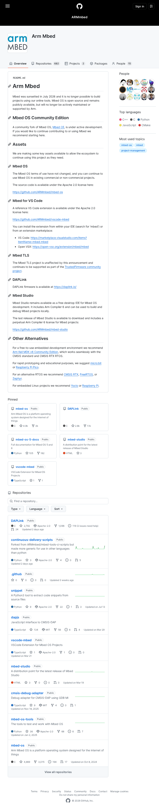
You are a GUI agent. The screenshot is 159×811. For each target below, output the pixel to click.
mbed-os (17, 745)
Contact (103, 791)
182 (42, 453)
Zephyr (17, 378)
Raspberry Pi (90, 385)
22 (61, 606)
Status (67, 791)
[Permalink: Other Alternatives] (10, 338)
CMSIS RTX (71, 374)
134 (35, 629)
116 (74, 525)
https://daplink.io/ (65, 286)
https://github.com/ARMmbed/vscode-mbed (41, 219)
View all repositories (58, 772)
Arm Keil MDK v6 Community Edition (35, 351)
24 (16, 529)
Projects (76, 63)
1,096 (61, 525)
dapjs (15, 617)
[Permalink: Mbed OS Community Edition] (10, 117)
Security (56, 791)
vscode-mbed (21, 640)
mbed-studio (20, 666)
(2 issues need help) (87, 525)
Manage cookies (119, 791)
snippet (16, 590)
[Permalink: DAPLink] (10, 279)
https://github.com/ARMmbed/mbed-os (38, 192)
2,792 (26, 525)
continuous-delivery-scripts (32, 540)
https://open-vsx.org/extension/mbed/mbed (61, 246)
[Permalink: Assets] (10, 144)
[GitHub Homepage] (68, 800)
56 (59, 629)
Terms (34, 791)
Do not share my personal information (79, 794)
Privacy (45, 791)
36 (31, 731)
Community (80, 791)
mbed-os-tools (22, 719)
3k (36, 425)
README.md (19, 78)
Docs (92, 791)
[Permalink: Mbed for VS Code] (10, 200)
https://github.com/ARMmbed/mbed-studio (40, 329)
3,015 (41, 761)
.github (16, 574)
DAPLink (17, 521)
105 (31, 453)
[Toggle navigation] (7, 6)
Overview (20, 63)
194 (54, 761)
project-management (133, 150)
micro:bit (95, 363)
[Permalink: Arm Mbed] (10, 86)
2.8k (77, 425)
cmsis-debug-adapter (27, 693)
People (124, 63)
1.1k (88, 425)
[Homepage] (79, 6)
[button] (16, 509)
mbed (139, 145)
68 (62, 731)
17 (65, 761)
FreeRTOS (86, 374)
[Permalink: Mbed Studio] (10, 295)
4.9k (25, 425)
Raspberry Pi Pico (27, 367)
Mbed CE (58, 127)
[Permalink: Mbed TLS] (10, 255)
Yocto (74, 385)
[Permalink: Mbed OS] (10, 166)
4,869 (26, 761)
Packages (101, 63)
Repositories (47, 63)
